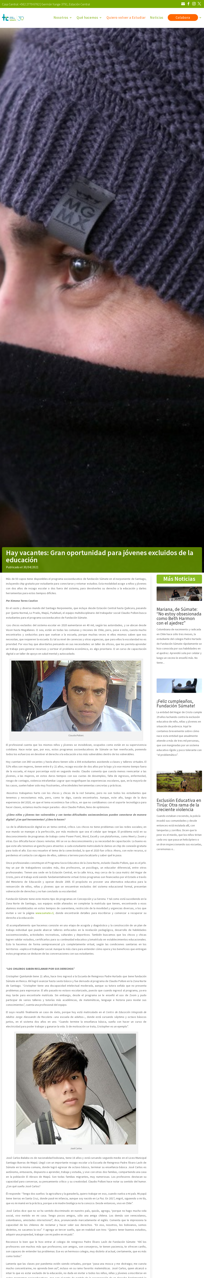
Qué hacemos (87, 17)
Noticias (156, 17)
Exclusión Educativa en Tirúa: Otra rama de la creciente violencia (179, 804)
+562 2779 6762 (30, 4)
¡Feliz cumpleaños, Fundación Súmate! (176, 703)
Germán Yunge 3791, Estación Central (65, 4)
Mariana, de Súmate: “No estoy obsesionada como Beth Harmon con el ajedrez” (179, 616)
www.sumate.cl (44, 913)
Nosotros (61, 17)
